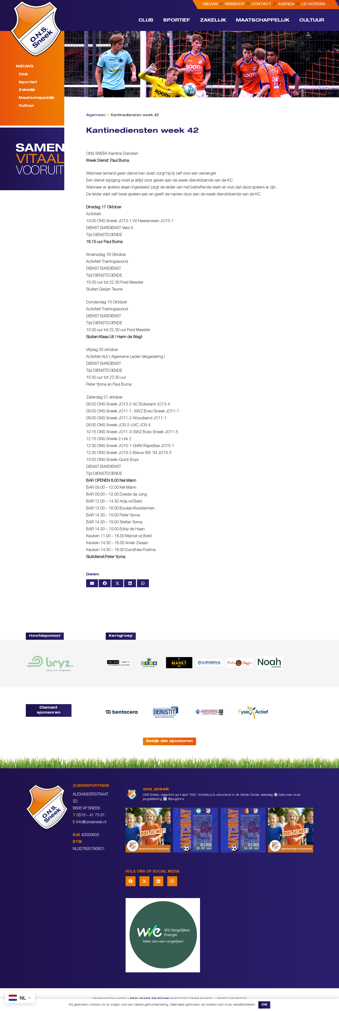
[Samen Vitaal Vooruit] (40, 158)
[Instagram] (172, 881)
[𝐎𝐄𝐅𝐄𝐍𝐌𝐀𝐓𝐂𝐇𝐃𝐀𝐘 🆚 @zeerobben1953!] (195, 830)
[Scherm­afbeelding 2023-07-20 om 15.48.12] (165, 712)
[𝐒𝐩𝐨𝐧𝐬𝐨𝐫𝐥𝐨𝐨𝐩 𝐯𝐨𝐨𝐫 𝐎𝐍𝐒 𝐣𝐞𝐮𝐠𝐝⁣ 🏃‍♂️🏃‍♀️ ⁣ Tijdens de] (148, 830)
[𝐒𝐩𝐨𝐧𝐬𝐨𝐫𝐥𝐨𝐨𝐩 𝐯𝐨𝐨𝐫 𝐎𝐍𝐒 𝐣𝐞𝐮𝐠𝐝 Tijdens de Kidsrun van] (290, 830)
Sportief (28, 82)
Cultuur (26, 106)
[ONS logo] (36, 28)
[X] (144, 881)
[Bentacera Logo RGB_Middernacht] (122, 712)
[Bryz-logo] (50, 663)
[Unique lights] (119, 662)
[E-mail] (92, 583)
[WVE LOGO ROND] (219, 935)
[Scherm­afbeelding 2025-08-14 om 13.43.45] (240, 662)
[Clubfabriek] (209, 662)
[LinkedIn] (158, 881)
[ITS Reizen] (209, 712)
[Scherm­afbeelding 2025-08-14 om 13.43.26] (270, 662)
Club (23, 74)
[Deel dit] (105, 583)
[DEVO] (149, 662)
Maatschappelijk (36, 98)
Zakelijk (27, 90)
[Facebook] (131, 881)
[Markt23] (179, 662)
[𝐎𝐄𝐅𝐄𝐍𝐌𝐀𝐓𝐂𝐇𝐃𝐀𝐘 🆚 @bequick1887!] (243, 830)
